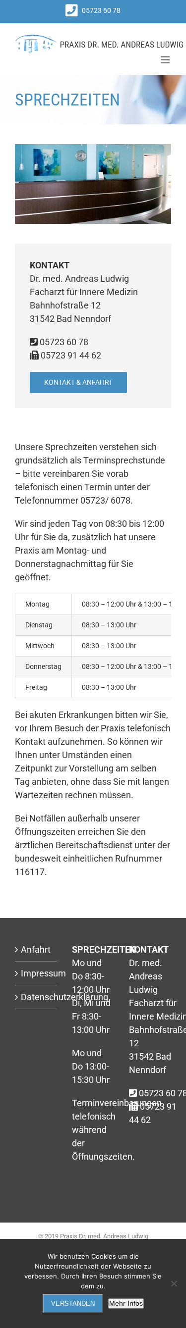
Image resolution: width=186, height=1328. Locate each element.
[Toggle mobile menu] (166, 59)
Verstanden (73, 1303)
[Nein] (174, 1283)
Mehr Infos (126, 1303)
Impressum (36, 973)
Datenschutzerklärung (36, 997)
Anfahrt (36, 949)
